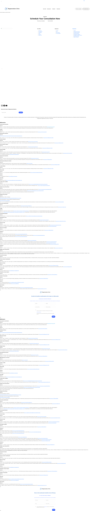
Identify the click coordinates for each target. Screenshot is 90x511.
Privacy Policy (51, 118)
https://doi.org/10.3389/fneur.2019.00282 (53, 265)
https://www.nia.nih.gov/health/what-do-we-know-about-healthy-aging (14, 180)
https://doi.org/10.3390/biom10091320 (49, 230)
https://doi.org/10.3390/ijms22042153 (48, 159)
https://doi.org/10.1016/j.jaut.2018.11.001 (34, 343)
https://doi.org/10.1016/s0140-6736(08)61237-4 (26, 402)
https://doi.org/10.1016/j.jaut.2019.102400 (33, 141)
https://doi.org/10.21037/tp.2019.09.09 (42, 328)
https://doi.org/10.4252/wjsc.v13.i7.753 (42, 288)
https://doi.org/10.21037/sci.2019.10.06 (67, 153)
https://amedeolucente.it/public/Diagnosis (14, 154)
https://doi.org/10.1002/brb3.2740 (50, 444)
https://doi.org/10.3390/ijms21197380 (46, 440)
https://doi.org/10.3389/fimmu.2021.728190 (44, 344)
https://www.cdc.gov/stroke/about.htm (32, 240)
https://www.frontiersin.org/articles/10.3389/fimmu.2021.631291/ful (16, 282)
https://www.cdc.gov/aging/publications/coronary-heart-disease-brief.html (35, 190)
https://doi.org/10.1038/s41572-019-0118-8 (46, 439)
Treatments (74, 28)
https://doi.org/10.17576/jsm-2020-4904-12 (52, 274)
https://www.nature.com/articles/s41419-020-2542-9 (44, 185)
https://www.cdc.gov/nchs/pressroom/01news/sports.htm (26, 287)
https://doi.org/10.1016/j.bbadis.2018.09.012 (52, 241)
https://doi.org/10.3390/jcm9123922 (52, 226)
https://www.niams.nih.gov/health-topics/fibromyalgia (36, 172)
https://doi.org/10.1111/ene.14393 (35, 158)
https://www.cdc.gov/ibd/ (29, 163)
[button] (49, 9)
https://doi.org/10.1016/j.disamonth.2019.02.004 (54, 421)
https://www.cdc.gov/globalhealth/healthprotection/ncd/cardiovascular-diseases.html (38, 184)
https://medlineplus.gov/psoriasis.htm (13, 176)
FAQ (84, 0)
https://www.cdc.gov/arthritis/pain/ (15, 283)
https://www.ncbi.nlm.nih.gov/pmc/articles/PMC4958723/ (45, 189)
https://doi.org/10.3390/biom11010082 (55, 164)
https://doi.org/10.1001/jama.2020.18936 (41, 416)
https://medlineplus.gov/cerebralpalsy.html (14, 270)
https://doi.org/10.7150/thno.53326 (56, 403)
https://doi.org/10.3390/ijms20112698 (67, 266)
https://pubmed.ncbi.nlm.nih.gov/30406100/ (5, 200)
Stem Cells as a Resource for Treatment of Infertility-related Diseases (21, 407)
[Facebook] (4, 105)
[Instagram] (2, 105)
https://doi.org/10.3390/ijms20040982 (54, 398)
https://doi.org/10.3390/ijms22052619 (44, 278)
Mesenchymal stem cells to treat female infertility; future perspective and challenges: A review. (14, 408)
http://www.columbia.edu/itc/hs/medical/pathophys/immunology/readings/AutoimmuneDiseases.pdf (11, 332)
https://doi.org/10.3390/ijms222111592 (56, 339)
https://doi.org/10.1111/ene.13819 (46, 348)
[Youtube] (6, 105)
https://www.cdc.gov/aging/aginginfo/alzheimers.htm (39, 235)
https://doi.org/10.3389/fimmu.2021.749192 (48, 137)
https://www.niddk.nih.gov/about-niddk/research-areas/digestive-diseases (32, 412)
